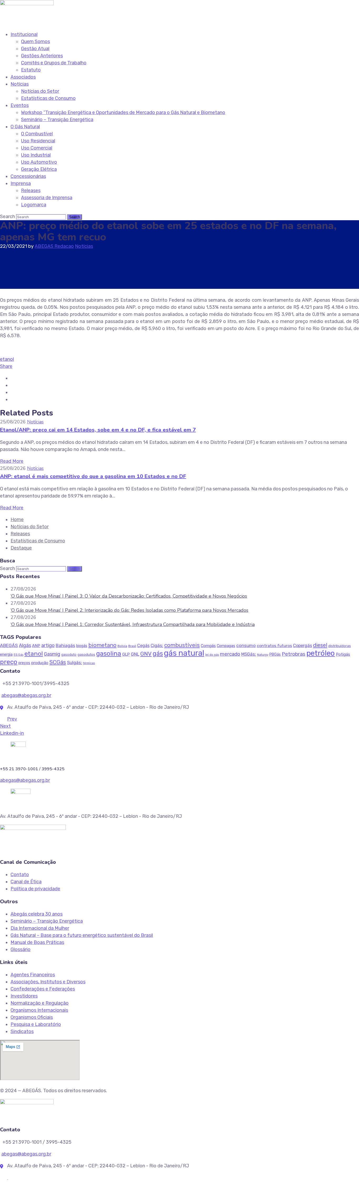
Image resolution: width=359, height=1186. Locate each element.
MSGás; (248, 654)
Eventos (20, 105)
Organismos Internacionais (39, 1010)
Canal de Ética (26, 882)
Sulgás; (74, 662)
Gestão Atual (35, 49)
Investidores (24, 996)
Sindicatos (22, 1031)
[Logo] (27, 3)
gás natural (184, 653)
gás (158, 653)
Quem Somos (35, 41)
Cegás (143, 645)
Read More (11, 461)
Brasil (132, 646)
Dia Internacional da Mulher (40, 928)
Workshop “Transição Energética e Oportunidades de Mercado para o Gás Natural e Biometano (123, 112)
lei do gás (212, 654)
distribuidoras (339, 646)
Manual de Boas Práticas (37, 942)
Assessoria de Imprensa (46, 198)
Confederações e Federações (43, 989)
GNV (146, 653)
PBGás (275, 654)
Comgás (208, 645)
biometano (102, 645)
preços (24, 663)
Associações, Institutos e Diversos (48, 982)
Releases (30, 190)
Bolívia (122, 646)
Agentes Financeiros (33, 975)
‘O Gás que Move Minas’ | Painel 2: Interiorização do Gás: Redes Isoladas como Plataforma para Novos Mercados (129, 610)
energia (6, 654)
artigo (48, 645)
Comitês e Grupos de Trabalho (53, 63)
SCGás (57, 662)
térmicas (89, 663)
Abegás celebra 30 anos (37, 914)
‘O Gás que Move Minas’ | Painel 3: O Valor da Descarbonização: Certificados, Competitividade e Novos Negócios (129, 596)
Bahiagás (65, 645)
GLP (126, 654)
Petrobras (293, 654)
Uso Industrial (36, 155)
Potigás (343, 654)
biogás (81, 646)
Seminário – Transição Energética (57, 119)
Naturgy (262, 654)
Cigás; (157, 645)
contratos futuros (274, 645)
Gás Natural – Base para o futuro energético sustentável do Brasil (82, 935)
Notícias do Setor (40, 91)
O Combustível (37, 134)
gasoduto (68, 654)
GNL (135, 654)
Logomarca (33, 205)
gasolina (108, 653)
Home (17, 519)
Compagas (226, 645)
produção (39, 662)
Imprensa (21, 183)
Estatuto (31, 70)
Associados (23, 77)
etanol (7, 359)
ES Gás (18, 654)
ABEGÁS (9, 645)
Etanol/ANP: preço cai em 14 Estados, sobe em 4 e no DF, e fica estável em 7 (98, 429)
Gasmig (52, 654)
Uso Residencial (38, 141)
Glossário (20, 949)
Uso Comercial (36, 148)
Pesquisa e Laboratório (36, 1024)
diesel (320, 645)
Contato (20, 874)
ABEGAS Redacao (54, 246)
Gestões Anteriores (42, 56)
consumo (246, 645)
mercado (230, 654)
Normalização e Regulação (40, 1003)
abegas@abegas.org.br (26, 695)
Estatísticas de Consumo (48, 98)
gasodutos (86, 654)
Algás (25, 645)
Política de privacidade (35, 889)
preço (8, 662)
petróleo (320, 653)
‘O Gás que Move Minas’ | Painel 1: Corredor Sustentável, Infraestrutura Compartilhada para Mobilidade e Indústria (133, 624)
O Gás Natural (25, 127)
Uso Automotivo (39, 162)
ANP (36, 645)
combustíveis (182, 645)
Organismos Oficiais (32, 1017)
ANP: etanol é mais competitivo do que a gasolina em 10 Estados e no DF (93, 476)
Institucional (24, 34)
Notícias (20, 84)
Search (7, 216)
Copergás (302, 645)
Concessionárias (28, 176)
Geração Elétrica (39, 169)
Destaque (21, 548)
